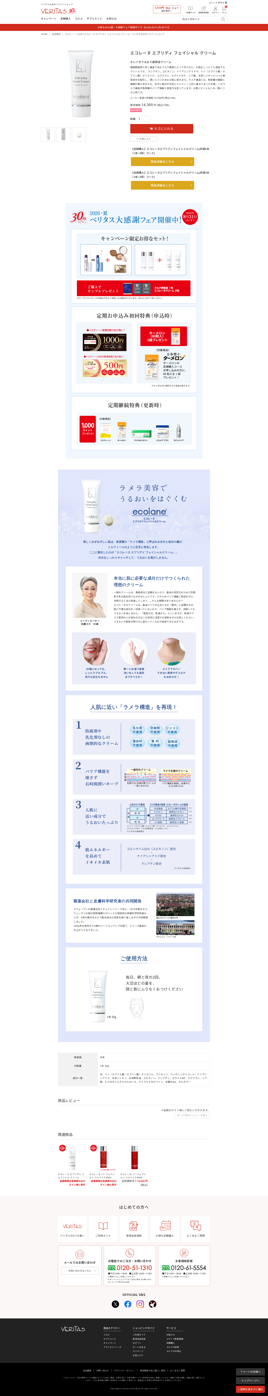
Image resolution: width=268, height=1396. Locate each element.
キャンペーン (48, 18)
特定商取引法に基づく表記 (152, 1370)
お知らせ (111, 18)
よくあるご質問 (177, 1370)
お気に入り (138, 1355)
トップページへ (250, 1380)
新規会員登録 (139, 1338)
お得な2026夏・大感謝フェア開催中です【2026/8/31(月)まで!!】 (134, 27)
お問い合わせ (102, 1370)
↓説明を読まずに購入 (250, 1389)
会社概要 (87, 1370)
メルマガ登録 (172, 1347)
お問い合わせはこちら (79, 1270)
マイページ (138, 1351)
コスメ (79, 18)
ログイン (137, 1343)
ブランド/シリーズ (112, 1347)
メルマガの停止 (173, 1351)
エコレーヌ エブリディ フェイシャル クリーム (71, 1176)
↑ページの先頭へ (250, 1371)
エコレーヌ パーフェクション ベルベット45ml (102, 1176)
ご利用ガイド (139, 1334)
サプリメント (94, 18)
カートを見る (139, 1347)
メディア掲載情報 (174, 1338)
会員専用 (56, 34)
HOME (44, 34)
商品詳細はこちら (162, 161)
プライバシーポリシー (124, 1370)
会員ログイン (171, 1110)
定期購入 (65, 18)
